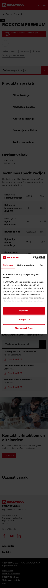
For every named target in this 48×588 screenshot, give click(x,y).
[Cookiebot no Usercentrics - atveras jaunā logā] (34, 257)
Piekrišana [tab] (8, 265)
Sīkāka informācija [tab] (25, 265)
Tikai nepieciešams (24, 328)
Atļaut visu (24, 311)
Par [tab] (41, 265)
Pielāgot (22, 319)
